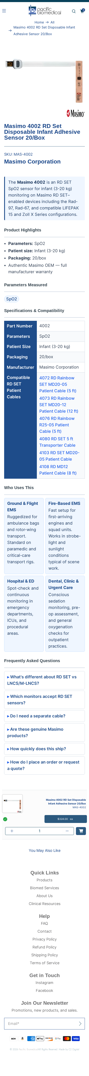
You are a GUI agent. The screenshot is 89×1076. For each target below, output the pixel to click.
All (52, 22)
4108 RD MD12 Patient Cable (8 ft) (58, 470)
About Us (44, 896)
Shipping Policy (44, 955)
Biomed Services (44, 888)
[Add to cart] (81, 831)
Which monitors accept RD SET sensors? (39, 699)
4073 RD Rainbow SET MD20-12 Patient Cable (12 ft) (58, 405)
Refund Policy (44, 947)
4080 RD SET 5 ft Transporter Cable (57, 442)
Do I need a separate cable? (37, 715)
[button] (74, 11)
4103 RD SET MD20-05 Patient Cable (59, 456)
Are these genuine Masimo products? (35, 732)
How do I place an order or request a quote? (43, 765)
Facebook (44, 990)
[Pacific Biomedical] (44, 11)
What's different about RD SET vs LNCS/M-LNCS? (42, 680)
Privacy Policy (44, 939)
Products (44, 880)
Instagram (44, 982)
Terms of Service (44, 963)
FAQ (44, 923)
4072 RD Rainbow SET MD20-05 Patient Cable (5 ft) (58, 384)
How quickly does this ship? (38, 748)
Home (39, 22)
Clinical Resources (44, 903)
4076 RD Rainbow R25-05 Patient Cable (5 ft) (57, 425)
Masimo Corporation (32, 161)
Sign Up (70, 1023)
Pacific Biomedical (28, 1049)
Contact (44, 931)
